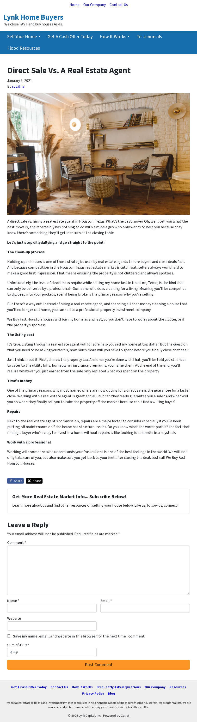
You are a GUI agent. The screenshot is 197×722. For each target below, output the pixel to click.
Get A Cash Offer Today (70, 36)
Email (106, 600)
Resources (177, 687)
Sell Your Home (22, 36)
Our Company (94, 4)
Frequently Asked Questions (119, 687)
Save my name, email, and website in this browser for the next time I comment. (79, 636)
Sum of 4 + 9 (18, 645)
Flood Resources (23, 48)
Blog (111, 693)
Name (13, 600)
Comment (16, 542)
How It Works (113, 36)
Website (14, 618)
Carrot (125, 715)
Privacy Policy (93, 693)
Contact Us (119, 4)
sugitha (18, 86)
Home (74, 4)
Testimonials (149, 36)
